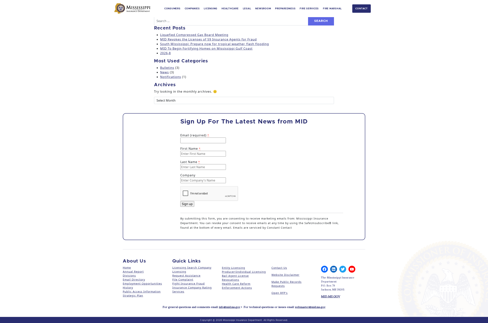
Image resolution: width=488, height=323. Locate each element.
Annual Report (133, 271)
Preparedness (285, 8)
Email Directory (134, 279)
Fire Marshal (332, 8)
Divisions (129, 275)
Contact (361, 8)
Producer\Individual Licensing (244, 272)
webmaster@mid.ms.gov (310, 307)
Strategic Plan (133, 295)
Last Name (190, 162)
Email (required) (194, 135)
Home (127, 267)
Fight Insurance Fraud (188, 283)
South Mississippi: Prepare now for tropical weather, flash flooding (214, 44)
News (164, 72)
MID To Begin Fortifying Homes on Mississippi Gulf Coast (206, 48)
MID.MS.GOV (330, 296)
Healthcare (230, 8)
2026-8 (165, 53)
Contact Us (279, 268)
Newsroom (263, 8)
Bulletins (167, 68)
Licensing (210, 8)
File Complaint (182, 279)
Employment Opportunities (142, 283)
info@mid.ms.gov (229, 307)
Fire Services (309, 8)
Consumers (172, 8)
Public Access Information (142, 291)
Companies (192, 8)
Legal (247, 8)
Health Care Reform (236, 284)
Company (187, 175)
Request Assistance (186, 275)
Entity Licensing (233, 268)
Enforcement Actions (237, 288)
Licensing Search (184, 267)
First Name (190, 148)
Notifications (170, 77)
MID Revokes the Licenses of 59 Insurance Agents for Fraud (208, 39)
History (128, 287)
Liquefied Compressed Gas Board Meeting (194, 35)
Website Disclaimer (285, 275)
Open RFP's (279, 293)
